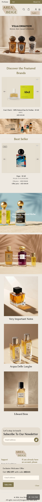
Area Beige (24, 497)
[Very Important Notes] (21, 296)
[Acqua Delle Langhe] (21, 344)
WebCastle (33, 500)
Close (37, 486)
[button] (35, 13)
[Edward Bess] (21, 391)
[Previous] (4, 91)
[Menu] (39, 9)
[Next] (37, 91)
